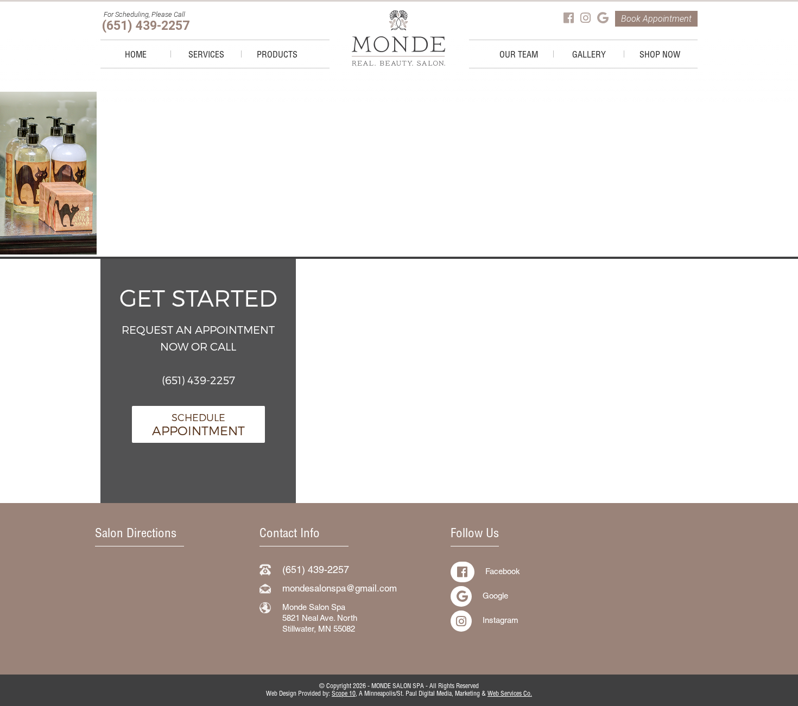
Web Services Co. (509, 694)
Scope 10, (344, 694)
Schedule (198, 424)
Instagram (500, 621)
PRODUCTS (277, 56)
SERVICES (206, 56)
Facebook (502, 572)
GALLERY (589, 56)
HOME (136, 56)
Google (495, 597)
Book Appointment (656, 19)
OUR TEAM (518, 56)
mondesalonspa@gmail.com (339, 589)
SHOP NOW (659, 56)
